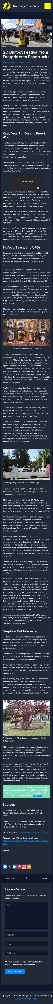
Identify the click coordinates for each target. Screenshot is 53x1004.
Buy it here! (37, 796)
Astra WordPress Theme (26, 999)
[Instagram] (24, 867)
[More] (29, 867)
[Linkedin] (15, 867)
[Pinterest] (19, 867)
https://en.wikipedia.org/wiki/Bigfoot (32, 832)
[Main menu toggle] (47, 6)
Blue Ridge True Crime (26, 6)
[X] (10, 867)
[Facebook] (5, 867)
